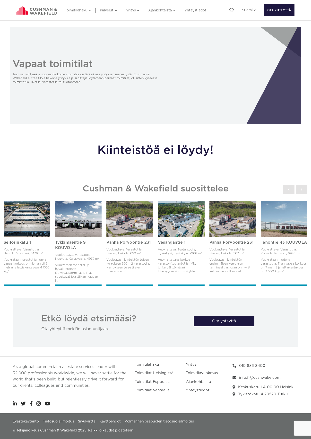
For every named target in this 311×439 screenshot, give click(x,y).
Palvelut (106, 10)
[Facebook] (31, 403)
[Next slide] (301, 189)
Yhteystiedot (195, 10)
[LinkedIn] (15, 403)
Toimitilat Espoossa (153, 382)
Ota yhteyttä (279, 10)
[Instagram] (38, 403)
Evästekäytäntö (26, 421)
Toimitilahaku (76, 10)
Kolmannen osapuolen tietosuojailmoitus (159, 421)
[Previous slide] (288, 189)
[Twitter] (23, 403)
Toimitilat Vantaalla (152, 390)
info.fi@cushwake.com (259, 377)
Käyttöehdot (110, 421)
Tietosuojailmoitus (58, 421)
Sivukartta (86, 421)
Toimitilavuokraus (202, 373)
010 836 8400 (252, 366)
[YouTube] (47, 403)
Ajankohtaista (160, 10)
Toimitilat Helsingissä (154, 373)
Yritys (131, 10)
